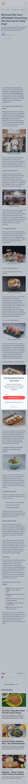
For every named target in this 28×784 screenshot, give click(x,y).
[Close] (25, 377)
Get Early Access (14, 397)
